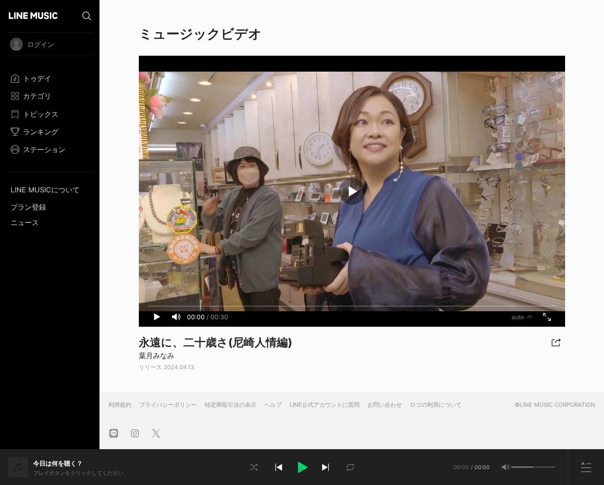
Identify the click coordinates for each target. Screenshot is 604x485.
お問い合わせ (384, 404)
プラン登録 (28, 206)
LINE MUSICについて (45, 189)
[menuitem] (50, 78)
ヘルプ (273, 404)
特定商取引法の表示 (230, 404)
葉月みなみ (156, 355)
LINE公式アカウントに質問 (324, 404)
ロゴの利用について (436, 404)
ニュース (25, 222)
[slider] (522, 467)
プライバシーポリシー (168, 404)
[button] (302, 467)
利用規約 (119, 404)
